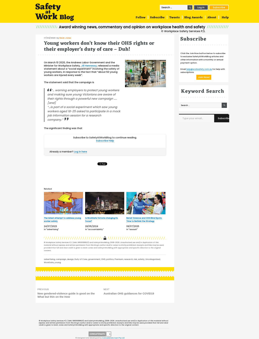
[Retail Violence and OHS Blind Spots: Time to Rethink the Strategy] (145, 203)
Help (225, 17)
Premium (119, 259)
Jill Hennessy (89, 65)
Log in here (80, 151)
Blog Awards (193, 17)
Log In (200, 7)
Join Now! (204, 77)
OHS (103, 259)
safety (141, 259)
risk (135, 259)
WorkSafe (49, 262)
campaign (61, 259)
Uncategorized (152, 259)
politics (110, 259)
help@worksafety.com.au (199, 69)
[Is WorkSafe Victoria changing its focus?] (104, 203)
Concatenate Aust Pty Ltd (113, 338)
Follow (141, 17)
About (211, 17)
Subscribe (219, 7)
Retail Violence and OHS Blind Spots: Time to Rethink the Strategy (144, 220)
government (94, 259)
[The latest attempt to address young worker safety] (63, 203)
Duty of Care (80, 259)
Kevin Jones (65, 37)
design (70, 259)
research (128, 259)
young (58, 262)
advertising (49, 259)
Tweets (174, 17)
